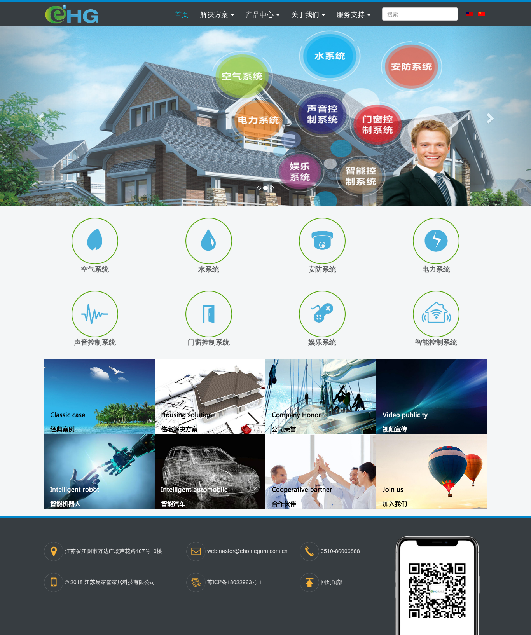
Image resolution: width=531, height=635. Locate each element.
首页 (182, 14)
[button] (217, 14)
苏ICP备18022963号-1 (234, 582)
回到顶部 (331, 582)
